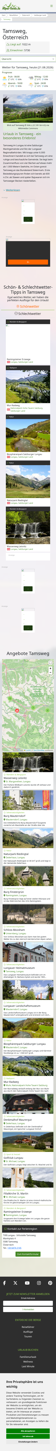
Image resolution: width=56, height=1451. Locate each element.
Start (3, 15)
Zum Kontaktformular (28, 1254)
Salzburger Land (40, 15)
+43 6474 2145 (14, 1247)
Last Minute (28, 1366)
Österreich (26, 15)
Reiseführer (14, 15)
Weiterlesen (13, 190)
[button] (10, 698)
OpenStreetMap (39, 750)
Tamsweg (6, 19)
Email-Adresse (28, 1298)
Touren (28, 1336)
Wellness (28, 1361)
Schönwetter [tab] (29, 306)
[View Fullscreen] (50, 663)
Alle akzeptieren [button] (28, 1431)
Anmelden (29, 1309)
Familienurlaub (28, 1356)
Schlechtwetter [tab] (29, 313)
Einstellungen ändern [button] (28, 1442)
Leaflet (28, 750)
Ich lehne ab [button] (28, 1436)
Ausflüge (28, 1331)
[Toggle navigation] (51, 6)
